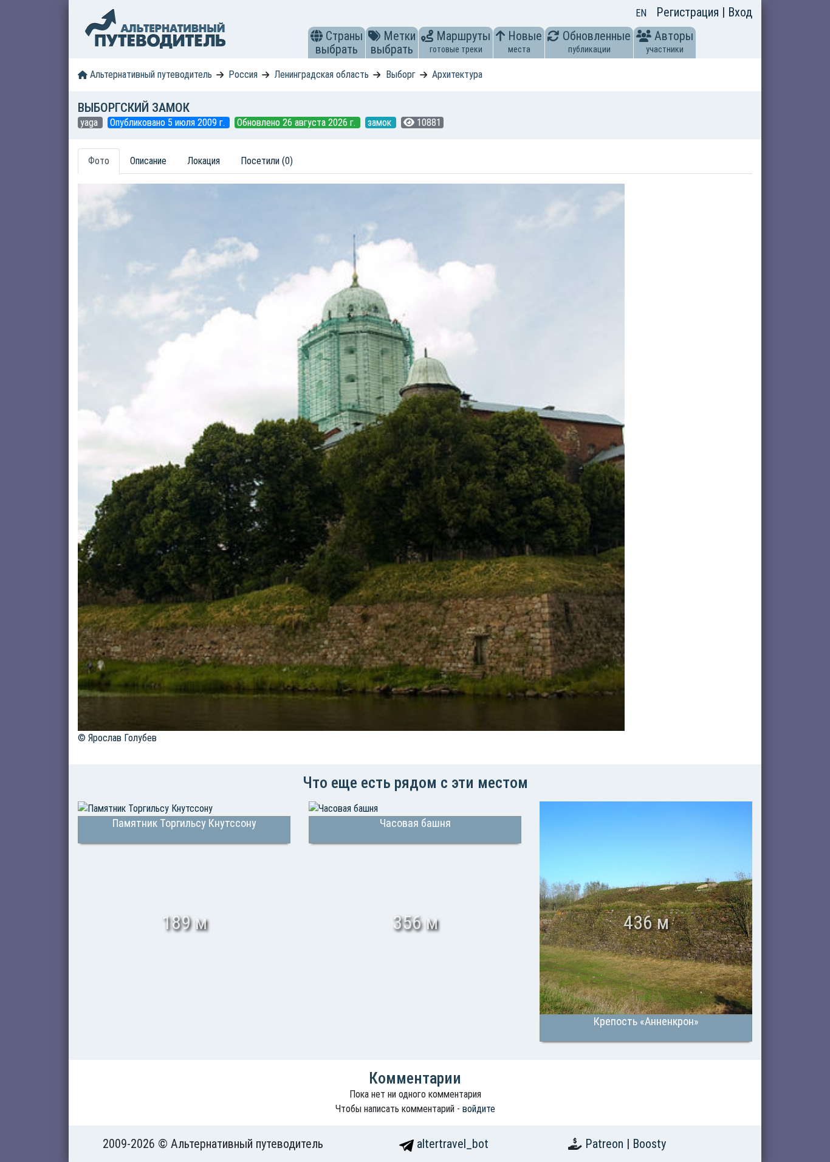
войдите (478, 1109)
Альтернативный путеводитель (149, 74)
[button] (316, 36)
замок (381, 122)
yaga (90, 122)
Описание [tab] (148, 161)
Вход (740, 12)
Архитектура (457, 74)
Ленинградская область (321, 74)
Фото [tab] (98, 161)
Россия (243, 74)
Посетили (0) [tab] (267, 161)
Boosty (649, 1143)
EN (641, 13)
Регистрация (689, 12)
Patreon (605, 1143)
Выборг (401, 74)
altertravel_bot (451, 1143)
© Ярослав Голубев (117, 738)
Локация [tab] (203, 161)
